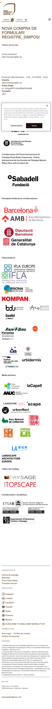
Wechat (8, 619)
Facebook (9, 602)
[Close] (47, 105)
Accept (34, 125)
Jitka (4, 93)
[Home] (5, 9)
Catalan (6, 19)
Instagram (9, 594)
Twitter (8, 611)
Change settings (16, 125)
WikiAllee (6, 577)
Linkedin (9, 598)
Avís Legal (6, 633)
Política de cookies (22, 633)
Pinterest (9, 615)
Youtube (8, 606)
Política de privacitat (10, 636)
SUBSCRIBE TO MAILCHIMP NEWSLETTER (25, 623)
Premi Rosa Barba (10, 580)
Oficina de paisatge (10, 574)
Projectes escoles (9, 583)
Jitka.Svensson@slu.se (12, 82)
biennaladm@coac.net (11, 697)
